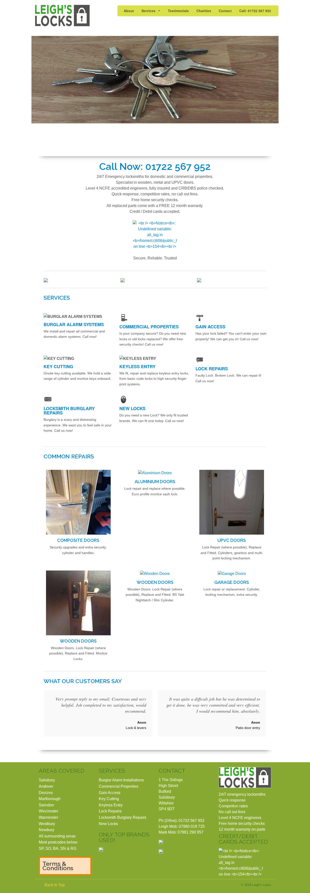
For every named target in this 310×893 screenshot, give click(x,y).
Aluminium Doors (155, 481)
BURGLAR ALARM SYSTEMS (74, 324)
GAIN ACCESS (210, 326)
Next (270, 79)
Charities (203, 10)
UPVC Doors (231, 540)
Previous (39, 79)
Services (148, 10)
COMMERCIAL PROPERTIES (149, 326)
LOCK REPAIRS (211, 368)
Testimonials (178, 10)
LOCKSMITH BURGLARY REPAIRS (69, 410)
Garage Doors (231, 582)
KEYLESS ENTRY (137, 366)
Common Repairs (69, 456)
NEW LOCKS (132, 408)
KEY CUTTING (58, 366)
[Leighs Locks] (62, 15)
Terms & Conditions (57, 866)
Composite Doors (78, 540)
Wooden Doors (78, 641)
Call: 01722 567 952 (255, 10)
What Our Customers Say (83, 681)
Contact (225, 10)
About (129, 10)
